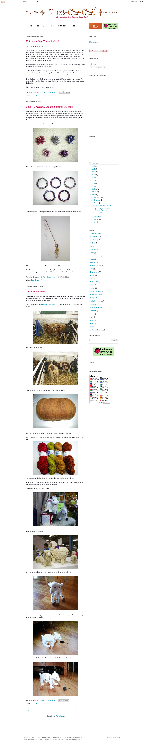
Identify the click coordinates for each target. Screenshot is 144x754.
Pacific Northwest (95, 301)
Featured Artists (94, 265)
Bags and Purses (95, 233)
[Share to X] (64, 92)
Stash (91, 317)
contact (72, 26)
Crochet (91, 246)
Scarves (92, 311)
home (30, 26)
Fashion (92, 262)
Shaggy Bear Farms (48, 304)
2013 (93, 180)
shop (52, 26)
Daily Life (34, 95)
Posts (94, 64)
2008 (93, 195)
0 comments (51, 277)
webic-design (116, 737)
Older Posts (80, 711)
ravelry (110, 26)
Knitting (91, 288)
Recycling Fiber (94, 307)
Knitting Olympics (95, 291)
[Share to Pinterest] (69, 92)
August (96, 219)
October (96, 203)
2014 (93, 177)
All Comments (97, 68)
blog (37, 26)
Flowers (91, 275)
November (97, 200)
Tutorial (91, 327)
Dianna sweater (94, 256)
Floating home (94, 272)
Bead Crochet (35, 280)
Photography (93, 304)
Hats (90, 278)
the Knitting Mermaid (96, 330)
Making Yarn (93, 298)
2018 (93, 166)
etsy (96, 26)
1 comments (52, 92)
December (97, 197)
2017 (93, 169)
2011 (93, 186)
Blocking (92, 243)
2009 (93, 192)
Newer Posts (32, 711)
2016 (93, 172)
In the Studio (93, 281)
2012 (93, 183)
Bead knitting (93, 240)
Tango (91, 320)
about (45, 26)
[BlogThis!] (62, 92)
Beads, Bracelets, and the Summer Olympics (50, 106)
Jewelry (43, 280)
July (95, 222)
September (97, 216)
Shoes (91, 314)
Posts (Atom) (60, 716)
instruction (62, 26)
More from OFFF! (36, 291)
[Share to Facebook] (67, 92)
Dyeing (91, 259)
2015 (93, 175)
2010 (93, 189)
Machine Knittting (95, 294)
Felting (91, 269)
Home (56, 711)
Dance (91, 253)
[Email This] (60, 92)
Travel (91, 323)
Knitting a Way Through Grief (42, 41)
